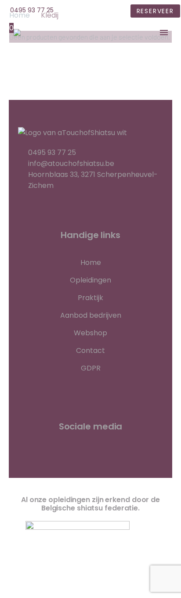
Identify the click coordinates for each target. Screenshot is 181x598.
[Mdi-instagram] (141, 459)
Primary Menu (164, 32)
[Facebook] (79, 11)
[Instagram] (105, 11)
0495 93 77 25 (32, 10)
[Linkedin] (90, 459)
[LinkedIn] (92, 11)
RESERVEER (155, 11)
